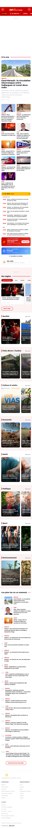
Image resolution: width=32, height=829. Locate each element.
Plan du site (4, 813)
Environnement (9, 558)
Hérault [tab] (22, 280)
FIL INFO (4, 13)
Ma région (15, 14)
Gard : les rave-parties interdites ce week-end (8, 134)
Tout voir (7, 308)
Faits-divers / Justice (11, 351)
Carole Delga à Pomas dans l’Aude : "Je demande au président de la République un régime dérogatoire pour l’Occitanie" (18, 755)
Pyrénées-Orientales (25, 791)
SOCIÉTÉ (3, 789)
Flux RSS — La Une (6, 811)
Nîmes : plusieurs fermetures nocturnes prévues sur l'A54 (11, 298)
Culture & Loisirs (9, 385)
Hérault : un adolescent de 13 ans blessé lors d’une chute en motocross (24, 117)
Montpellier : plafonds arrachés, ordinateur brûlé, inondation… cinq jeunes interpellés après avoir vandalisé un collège (17, 692)
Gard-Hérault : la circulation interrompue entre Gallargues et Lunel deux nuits (15, 84)
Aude (21, 789)
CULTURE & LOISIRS (6, 793)
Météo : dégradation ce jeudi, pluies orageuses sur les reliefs (23, 168)
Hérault (22, 787)
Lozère (21, 793)
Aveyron (22, 795)
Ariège (21, 798)
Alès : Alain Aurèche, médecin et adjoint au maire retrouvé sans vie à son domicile (23, 136)
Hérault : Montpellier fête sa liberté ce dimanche (16, 716)
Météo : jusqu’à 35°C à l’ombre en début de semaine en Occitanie (8, 152)
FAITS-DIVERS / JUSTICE (8, 791)
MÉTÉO (25, 13)
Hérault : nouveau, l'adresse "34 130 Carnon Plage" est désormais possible (16, 723)
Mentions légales (6, 818)
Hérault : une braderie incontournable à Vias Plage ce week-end (17, 730)
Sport (4, 523)
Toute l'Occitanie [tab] (7, 280)
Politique (6, 489)
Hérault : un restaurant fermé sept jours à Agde (23, 152)
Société (5, 316)
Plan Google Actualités (7, 815)
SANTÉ (3, 798)
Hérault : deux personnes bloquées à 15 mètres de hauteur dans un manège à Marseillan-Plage (7, 118)
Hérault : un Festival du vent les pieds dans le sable (8, 168)
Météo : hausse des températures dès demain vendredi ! (16, 683)
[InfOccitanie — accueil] (16, 9)
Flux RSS (3, 809)
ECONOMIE (4, 795)
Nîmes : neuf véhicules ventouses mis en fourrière (17, 746)
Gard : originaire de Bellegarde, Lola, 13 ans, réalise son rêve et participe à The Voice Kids (8, 186)
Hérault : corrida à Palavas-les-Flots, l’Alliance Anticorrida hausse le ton (16, 701)
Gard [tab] (16, 280)
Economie (7, 420)
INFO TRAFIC (4, 787)
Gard (21, 784)
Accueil (3, 805)
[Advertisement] (16, 36)
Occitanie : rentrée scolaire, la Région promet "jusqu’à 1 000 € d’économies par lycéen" (17, 738)
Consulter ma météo (17, 256)
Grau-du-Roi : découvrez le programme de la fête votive (18, 708)
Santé (5, 454)
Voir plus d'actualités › (16, 763)
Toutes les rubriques (6, 807)
